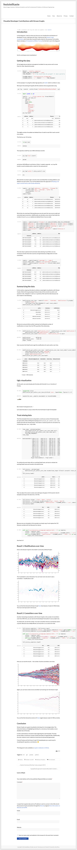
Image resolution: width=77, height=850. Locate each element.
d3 (23, 754)
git (27, 754)
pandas (31, 754)
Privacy (66, 16)
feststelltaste (11, 4)
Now (53, 16)
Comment (20, 782)
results (49, 29)
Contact (71, 16)
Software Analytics (41, 759)
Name (18, 810)
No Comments (51, 759)
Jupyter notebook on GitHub (41, 747)
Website (19, 827)
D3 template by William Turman (34, 41)
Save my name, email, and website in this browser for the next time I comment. (39, 835)
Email (18, 819)
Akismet (42, 805)
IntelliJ (46, 82)
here (40, 606)
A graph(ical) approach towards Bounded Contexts (44, 768)
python (37, 754)
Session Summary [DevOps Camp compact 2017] (32, 765)
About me (59, 16)
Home (48, 16)
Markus (21, 759)
